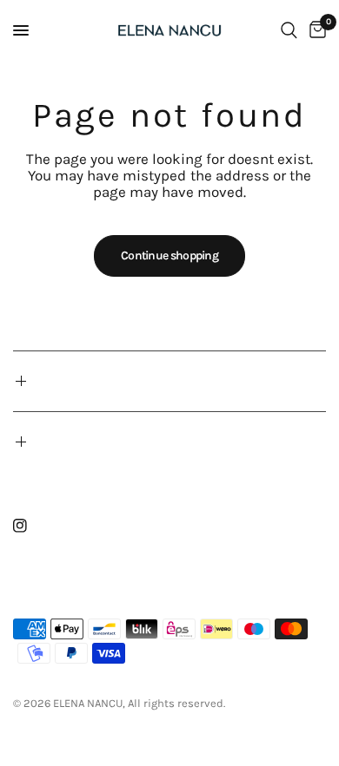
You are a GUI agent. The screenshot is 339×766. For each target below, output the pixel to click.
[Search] (289, 30)
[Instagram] (32, 526)
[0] (314, 30)
